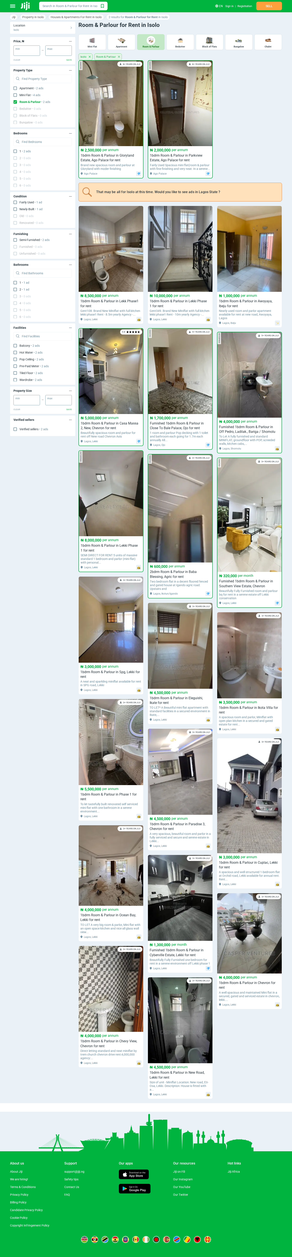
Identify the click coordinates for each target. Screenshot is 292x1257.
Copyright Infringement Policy (29, 1225)
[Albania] (197, 1239)
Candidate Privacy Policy (26, 1210)
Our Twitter (180, 1194)
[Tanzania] (105, 1239)
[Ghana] (115, 1239)
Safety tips (71, 1179)
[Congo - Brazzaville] (187, 1239)
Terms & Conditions (23, 1187)
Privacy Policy (19, 1194)
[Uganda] (94, 1239)
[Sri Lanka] (166, 1239)
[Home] (26, 6)
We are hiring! (19, 1179)
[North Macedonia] (207, 1239)
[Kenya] (84, 1239)
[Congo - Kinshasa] (176, 1239)
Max (49, 48)
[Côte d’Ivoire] (146, 1239)
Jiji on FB (179, 1171)
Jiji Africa (234, 1171)
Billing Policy (18, 1202)
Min (17, 48)
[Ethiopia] (125, 1239)
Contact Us (71, 1187)
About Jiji (16, 1171)
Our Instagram (183, 1179)
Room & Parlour (106, 56)
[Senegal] (135, 1239)
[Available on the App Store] (134, 1174)
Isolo (83, 56)
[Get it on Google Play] (134, 1189)
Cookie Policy (19, 1217)
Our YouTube (181, 1187)
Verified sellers (33, 429)
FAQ (67, 1194)
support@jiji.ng (74, 1171)
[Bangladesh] (156, 1239)
